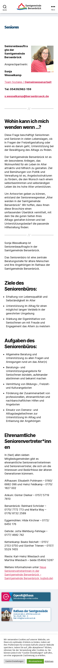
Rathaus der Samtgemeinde (30, 611)
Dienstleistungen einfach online (25, 598)
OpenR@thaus (23, 595)
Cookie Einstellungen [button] (14, 661)
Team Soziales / (27, 82)
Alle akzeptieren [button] (35, 661)
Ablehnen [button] (49, 661)
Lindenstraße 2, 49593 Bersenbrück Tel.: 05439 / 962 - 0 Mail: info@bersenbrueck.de (26, 616)
